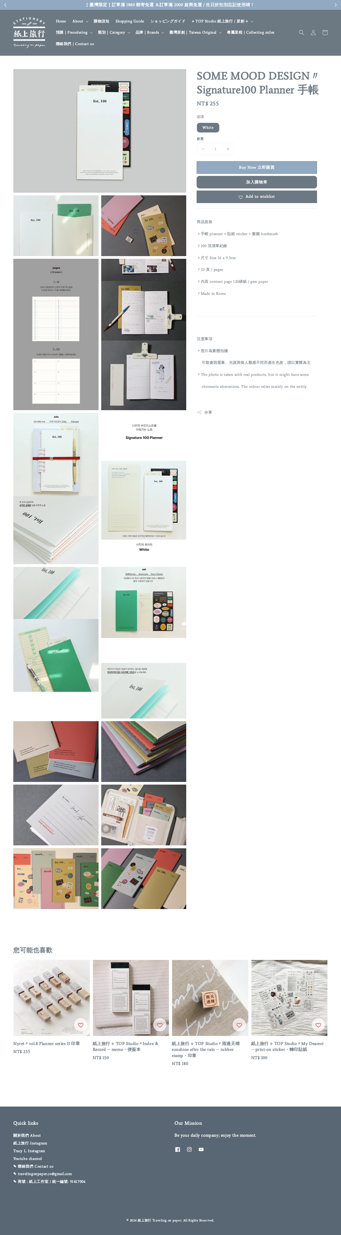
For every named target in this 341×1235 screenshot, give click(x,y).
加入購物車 (256, 182)
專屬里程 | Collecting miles (250, 32)
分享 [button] (208, 412)
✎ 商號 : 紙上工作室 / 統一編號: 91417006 (49, 1181)
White (208, 127)
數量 (200, 139)
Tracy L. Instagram (29, 1151)
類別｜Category (111, 32)
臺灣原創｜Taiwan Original (193, 32)
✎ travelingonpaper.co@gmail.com (42, 1174)
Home (61, 21)
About (77, 21)
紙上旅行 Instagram (30, 1143)
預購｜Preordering (72, 32)
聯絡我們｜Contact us (75, 44)
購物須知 (101, 21)
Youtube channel (27, 1158)
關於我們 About (27, 1135)
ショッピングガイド (168, 21)
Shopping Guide (130, 21)
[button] (301, 32)
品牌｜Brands (147, 32)
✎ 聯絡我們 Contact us (33, 1166)
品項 (200, 117)
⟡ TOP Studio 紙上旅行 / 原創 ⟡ (220, 21)
